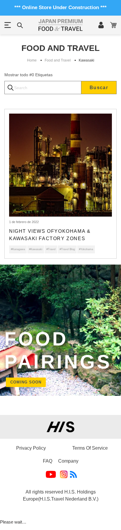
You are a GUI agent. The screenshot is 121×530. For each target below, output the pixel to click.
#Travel (51, 249)
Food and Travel (58, 60)
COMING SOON (25, 382)
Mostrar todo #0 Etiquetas (28, 74)
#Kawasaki (35, 249)
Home (32, 60)
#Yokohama (86, 249)
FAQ (47, 460)
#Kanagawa (18, 249)
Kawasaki (86, 60)
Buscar (99, 87)
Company (68, 460)
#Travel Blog (67, 249)
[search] (42, 87)
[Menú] (7, 25)
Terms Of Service (90, 448)
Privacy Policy (31, 448)
